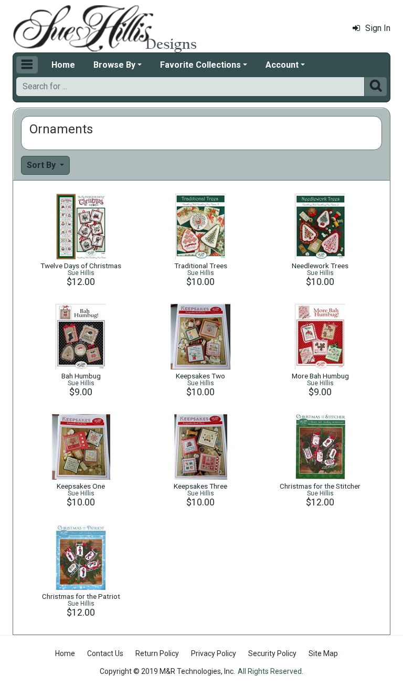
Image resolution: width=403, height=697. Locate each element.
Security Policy (272, 653)
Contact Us (105, 653)
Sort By (42, 165)
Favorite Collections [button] (200, 65)
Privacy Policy (213, 653)
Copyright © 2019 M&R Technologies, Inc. (167, 671)
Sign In (377, 28)
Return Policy (157, 653)
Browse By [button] (114, 65)
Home (63, 65)
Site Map (323, 653)
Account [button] (282, 65)
